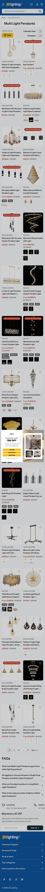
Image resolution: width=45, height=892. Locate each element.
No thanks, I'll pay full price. (12, 458)
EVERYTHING (12, 455)
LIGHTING (11, 449)
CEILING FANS (11, 452)
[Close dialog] (43, 431)
